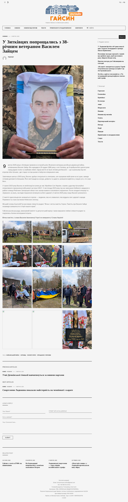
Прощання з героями (44, 355)
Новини (17, 28)
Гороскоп (101, 91)
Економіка (102, 94)
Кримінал (101, 97)
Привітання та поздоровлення (60, 28)
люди (100, 104)
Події (99, 128)
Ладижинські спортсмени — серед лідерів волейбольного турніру (58, 465)
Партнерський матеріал (106, 121)
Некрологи (79, 28)
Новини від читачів (30, 28)
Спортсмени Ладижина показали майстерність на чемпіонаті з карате (37, 390)
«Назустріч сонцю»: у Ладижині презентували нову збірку (80, 465)
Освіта (100, 118)
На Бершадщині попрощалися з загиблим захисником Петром (35, 465)
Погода (100, 125)
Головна (8, 28)
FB (124, 2)
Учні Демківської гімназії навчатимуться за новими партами (33, 375)
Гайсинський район (13, 355)
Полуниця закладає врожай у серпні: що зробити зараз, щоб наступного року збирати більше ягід (111, 56)
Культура (101, 101)
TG (120, 2)
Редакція (11, 57)
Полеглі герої (32, 355)
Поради (100, 131)
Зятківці (23, 355)
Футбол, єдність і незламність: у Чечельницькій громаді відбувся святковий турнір (111, 76)
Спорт (100, 138)
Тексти (43, 28)
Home (4, 371)
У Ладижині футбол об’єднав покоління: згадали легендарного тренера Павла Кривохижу (111, 48)
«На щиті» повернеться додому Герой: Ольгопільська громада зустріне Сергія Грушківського (111, 69)
